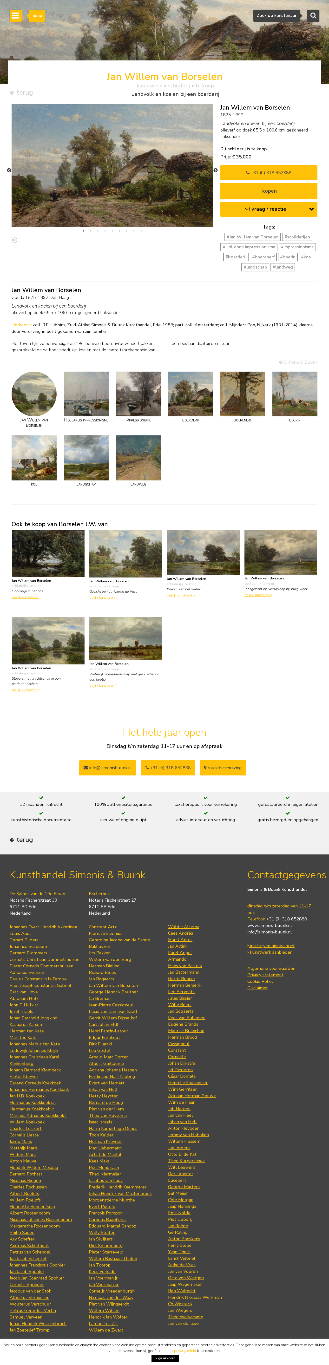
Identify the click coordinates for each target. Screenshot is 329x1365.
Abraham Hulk (24, 998)
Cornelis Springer (27, 1284)
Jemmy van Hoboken (188, 1135)
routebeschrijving (224, 768)
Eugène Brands (183, 1024)
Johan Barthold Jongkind (34, 1018)
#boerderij (235, 257)
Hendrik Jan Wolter (108, 1317)
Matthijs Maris (24, 1148)
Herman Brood (182, 1037)
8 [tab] (134, 231)
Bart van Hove (24, 992)
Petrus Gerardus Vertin (33, 1310)
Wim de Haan (181, 1102)
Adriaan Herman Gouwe (192, 1096)
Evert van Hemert (107, 1083)
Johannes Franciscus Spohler (37, 1265)
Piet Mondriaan (104, 1167)
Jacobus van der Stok (30, 1291)
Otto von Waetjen (186, 1278)
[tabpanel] (112, 165)
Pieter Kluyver (24, 1076)
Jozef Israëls (21, 1011)
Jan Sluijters (101, 1239)
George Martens (184, 1187)
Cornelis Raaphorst (107, 1219)
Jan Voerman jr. (103, 1278)
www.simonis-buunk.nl (269, 925)
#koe (306, 257)
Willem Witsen (104, 1310)
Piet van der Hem (106, 1109)
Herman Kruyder (105, 1141)
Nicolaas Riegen (25, 1180)
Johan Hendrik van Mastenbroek (120, 1193)
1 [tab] (83, 231)
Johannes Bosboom (28, 946)
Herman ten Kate (27, 1031)
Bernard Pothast (26, 1174)
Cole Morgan (180, 1200)
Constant (177, 1050)
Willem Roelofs (25, 1200)
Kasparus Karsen (26, 1024)
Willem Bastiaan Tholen (113, 1258)
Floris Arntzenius (105, 933)
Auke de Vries (182, 1265)
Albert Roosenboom (30, 1213)
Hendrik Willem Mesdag (34, 1167)
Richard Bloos (102, 972)
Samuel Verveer (26, 1317)
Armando (177, 959)
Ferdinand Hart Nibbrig (112, 1076)
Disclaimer (257, 988)
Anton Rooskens (184, 1239)
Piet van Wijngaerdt (109, 1304)
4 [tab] (105, 231)
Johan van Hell (103, 1089)
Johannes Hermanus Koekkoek (39, 1089)
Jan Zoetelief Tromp (30, 1330)
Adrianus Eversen (27, 972)
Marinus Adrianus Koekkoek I (38, 1115)
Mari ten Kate (23, 1037)
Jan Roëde (178, 1226)
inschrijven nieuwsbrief (272, 946)
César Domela (182, 1076)
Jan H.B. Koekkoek (27, 1096)
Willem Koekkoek (27, 1122)
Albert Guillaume (106, 1063)
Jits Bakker (99, 953)
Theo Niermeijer (105, 1174)
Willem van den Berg (110, 959)
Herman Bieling (104, 966)
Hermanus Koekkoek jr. (32, 1109)
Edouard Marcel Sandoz (112, 1226)
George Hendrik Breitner (113, 992)
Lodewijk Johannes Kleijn (34, 1050)
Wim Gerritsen (182, 1089)
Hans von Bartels (185, 966)
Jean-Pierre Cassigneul (111, 1005)
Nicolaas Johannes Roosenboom (41, 1219)
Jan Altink (177, 946)
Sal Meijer (178, 1193)
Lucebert (177, 1180)
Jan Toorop (100, 1265)
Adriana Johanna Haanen (113, 1070)
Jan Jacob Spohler (27, 1271)
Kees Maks (99, 1161)
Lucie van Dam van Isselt (113, 1011)
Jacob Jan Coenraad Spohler (37, 1278)
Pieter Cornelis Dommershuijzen (41, 966)
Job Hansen (179, 1109)
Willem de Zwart (106, 1330)
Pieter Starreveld (106, 1252)
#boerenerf (263, 257)
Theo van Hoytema (108, 1115)
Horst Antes (180, 940)
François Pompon (106, 1213)
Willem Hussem (184, 1141)
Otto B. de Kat (182, 1154)
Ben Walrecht (182, 1291)
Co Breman (100, 998)
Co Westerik (180, 1304)
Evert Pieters (102, 1206)
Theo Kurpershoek (186, 1161)
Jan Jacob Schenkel (28, 1258)
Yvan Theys (179, 1252)
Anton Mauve (23, 1161)
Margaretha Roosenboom (35, 1226)
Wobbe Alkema (183, 927)
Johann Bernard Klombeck (35, 1070)
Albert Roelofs (24, 1193)
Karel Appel (180, 953)
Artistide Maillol (105, 1154)
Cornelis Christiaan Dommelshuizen (44, 959)
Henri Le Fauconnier (188, 1083)
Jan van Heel (180, 1115)
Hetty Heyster (103, 1096)
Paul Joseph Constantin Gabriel (40, 985)
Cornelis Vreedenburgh (112, 1291)
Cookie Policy (260, 981)
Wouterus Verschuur (30, 1304)
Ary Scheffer (22, 1239)
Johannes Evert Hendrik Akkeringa (43, 927)
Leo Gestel (100, 1050)
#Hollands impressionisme (249, 247)
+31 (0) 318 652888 (270, 173)
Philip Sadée (22, 1232)
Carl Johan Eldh (104, 1024)
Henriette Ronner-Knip (32, 1206)
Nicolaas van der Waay (111, 1297)
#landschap (255, 267)
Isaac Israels (100, 1122)
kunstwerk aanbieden (270, 952)
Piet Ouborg (180, 1219)
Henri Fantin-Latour (108, 1031)
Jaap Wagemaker (185, 1284)
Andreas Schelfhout (29, 1245)
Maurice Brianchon (186, 1031)
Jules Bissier (180, 998)
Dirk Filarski (100, 1044)
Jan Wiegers (180, 1310)
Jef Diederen (180, 1070)
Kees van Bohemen (186, 1018)
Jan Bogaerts (101, 979)
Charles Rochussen (28, 1187)
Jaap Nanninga (182, 1206)
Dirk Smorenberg (106, 1245)
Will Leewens (182, 1167)
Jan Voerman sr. (104, 1284)
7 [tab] (126, 231)
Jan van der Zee (183, 1323)
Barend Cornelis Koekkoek (35, 1083)
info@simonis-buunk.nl (269, 932)
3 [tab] (97, 231)
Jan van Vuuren (183, 1271)
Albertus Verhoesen (29, 1297)
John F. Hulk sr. (24, 1005)
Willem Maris (23, 1154)
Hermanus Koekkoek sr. (33, 1102)
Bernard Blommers (28, 953)
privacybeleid (185, 1350)
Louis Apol (20, 933)
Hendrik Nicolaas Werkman (195, 1297)
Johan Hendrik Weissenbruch (38, 1323)
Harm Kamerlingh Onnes (113, 1128)
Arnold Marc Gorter (108, 1057)
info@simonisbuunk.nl (110, 768)
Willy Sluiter (102, 1232)
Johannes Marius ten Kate (35, 1044)
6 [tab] (119, 231)
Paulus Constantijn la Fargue (38, 979)
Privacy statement (265, 975)
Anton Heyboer (183, 1128)
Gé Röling (178, 1232)
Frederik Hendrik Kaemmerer (117, 1187)
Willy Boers (179, 1005)
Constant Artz (103, 927)
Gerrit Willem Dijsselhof (113, 1018)
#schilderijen (297, 237)
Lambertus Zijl (103, 1323)
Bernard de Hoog (106, 1102)
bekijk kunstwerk (25, 597)
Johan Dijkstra (181, 1063)
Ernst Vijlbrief (181, 1258)
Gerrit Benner (181, 979)
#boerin (288, 257)
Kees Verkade (102, 1271)
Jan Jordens (179, 1148)
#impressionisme (297, 247)
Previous (9, 170)
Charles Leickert (26, 1128)
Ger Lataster (180, 1174)
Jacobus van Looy (106, 1180)
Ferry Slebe (179, 1245)
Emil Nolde (179, 1213)
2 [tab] (90, 231)
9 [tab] (141, 231)
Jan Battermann (183, 972)
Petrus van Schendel (30, 1252)
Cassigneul (179, 1044)
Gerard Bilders (24, 940)
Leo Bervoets (181, 992)
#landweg (283, 267)
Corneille (177, 1057)
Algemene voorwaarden (271, 968)
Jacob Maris (21, 1141)
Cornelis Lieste (24, 1135)
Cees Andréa (180, 933)
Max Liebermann (105, 1148)
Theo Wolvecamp (185, 1317)
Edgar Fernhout (104, 1037)
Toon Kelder (101, 1135)
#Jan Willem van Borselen (253, 237)
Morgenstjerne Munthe (112, 1200)
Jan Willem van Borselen (113, 985)
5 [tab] (112, 231)
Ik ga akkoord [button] (165, 1358)
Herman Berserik (184, 985)
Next (215, 170)
